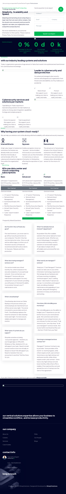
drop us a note (41, 377)
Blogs (36, 441)
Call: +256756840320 (14, 463)
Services (5, 441)
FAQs (36, 434)
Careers (5, 437)
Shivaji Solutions (52, 486)
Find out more (34, 3)
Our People (37, 437)
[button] (17, 227)
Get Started (12, 188)
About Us (5, 434)
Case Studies (7, 444)
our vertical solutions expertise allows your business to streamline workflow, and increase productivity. (29, 416)
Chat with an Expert (13, 457)
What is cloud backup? (12, 297)
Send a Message (12, 467)
